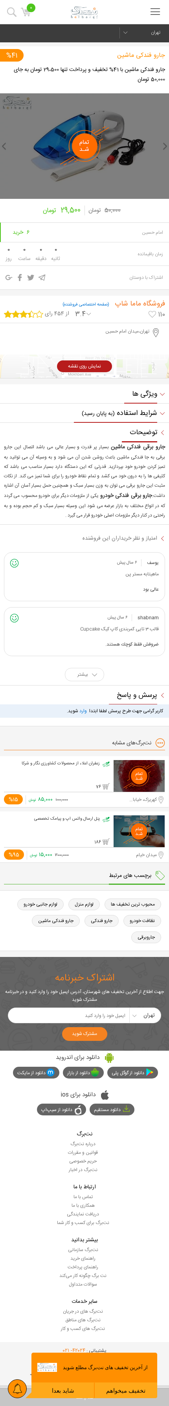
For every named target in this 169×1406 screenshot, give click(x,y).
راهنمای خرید (83, 1258)
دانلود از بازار (78, 1073)
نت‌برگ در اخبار (83, 1170)
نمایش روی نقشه (84, 366)
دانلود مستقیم (107, 1110)
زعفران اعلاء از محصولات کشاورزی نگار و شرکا (61, 763)
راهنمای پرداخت (83, 1267)
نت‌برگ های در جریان (83, 1311)
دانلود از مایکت (31, 1073)
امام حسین (152, 232)
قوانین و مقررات (83, 1153)
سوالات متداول (83, 1284)
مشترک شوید (84, 1034)
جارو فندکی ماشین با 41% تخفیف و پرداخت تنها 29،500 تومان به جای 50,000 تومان (89, 74)
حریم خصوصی (83, 1161)
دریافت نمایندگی (83, 1214)
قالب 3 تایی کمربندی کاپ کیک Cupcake (119, 629)
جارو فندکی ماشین (141, 55)
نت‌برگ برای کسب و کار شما (83, 1223)
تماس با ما (83, 1197)
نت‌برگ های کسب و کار (83, 1329)
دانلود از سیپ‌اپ (56, 1110)
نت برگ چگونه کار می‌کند (83, 1276)
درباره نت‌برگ (83, 1144)
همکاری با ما (83, 1206)
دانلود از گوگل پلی (128, 1073)
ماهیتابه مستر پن (142, 574)
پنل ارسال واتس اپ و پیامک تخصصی (67, 818)
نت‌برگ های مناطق (83, 1320)
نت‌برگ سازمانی (83, 1250)
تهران (155, 32)
